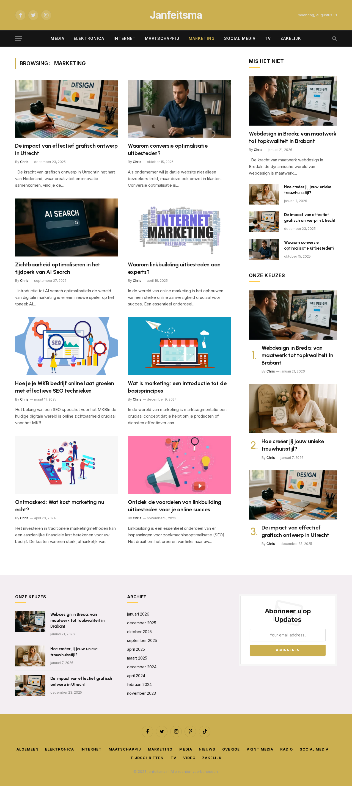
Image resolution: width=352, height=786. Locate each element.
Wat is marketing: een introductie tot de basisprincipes (177, 387)
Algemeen (27, 749)
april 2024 (136, 675)
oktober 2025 (139, 631)
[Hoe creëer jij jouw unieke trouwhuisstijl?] (264, 194)
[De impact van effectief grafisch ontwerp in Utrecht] (66, 109)
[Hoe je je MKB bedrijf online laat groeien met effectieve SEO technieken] (66, 346)
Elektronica (89, 38)
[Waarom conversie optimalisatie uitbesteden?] (179, 109)
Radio (286, 749)
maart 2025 (137, 658)
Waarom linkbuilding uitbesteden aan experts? (174, 268)
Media (57, 38)
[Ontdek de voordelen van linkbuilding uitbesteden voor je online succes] (179, 465)
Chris (24, 162)
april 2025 (136, 649)
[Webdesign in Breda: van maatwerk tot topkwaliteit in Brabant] (293, 101)
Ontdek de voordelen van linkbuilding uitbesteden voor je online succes (174, 506)
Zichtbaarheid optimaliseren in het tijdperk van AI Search (57, 268)
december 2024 (141, 666)
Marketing (202, 38)
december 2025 (141, 622)
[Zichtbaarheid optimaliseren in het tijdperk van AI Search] (66, 227)
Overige (231, 749)
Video (189, 757)
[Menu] (18, 38)
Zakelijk (290, 38)
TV (268, 38)
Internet (125, 38)
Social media (239, 38)
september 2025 (142, 640)
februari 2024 (139, 684)
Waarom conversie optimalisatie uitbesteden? (167, 149)
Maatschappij (162, 38)
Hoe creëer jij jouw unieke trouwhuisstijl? (307, 189)
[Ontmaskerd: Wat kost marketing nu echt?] (66, 465)
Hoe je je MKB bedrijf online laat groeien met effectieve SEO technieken (64, 387)
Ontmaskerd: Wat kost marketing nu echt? (59, 506)
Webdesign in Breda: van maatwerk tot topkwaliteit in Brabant (293, 137)
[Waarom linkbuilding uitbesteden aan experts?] (179, 227)
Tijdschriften (147, 757)
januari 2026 (138, 614)
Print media (260, 749)
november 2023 (141, 693)
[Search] (334, 38)
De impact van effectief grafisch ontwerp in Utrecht (66, 149)
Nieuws (207, 749)
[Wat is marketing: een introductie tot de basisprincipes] (179, 346)
